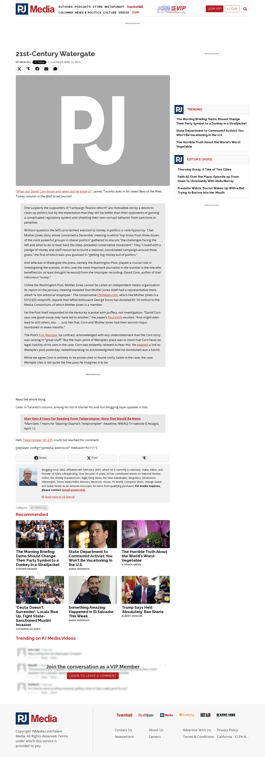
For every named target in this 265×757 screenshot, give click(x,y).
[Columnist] (29, 476)
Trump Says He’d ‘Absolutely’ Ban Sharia (143, 609)
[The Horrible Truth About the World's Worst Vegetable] (146, 533)
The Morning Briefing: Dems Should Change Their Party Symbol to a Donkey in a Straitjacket (38, 558)
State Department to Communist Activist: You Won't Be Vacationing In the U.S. (90, 558)
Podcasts (83, 6)
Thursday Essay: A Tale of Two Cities (204, 169)
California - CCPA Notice (233, 736)
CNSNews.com (107, 295)
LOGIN (232, 8)
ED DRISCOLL (39, 507)
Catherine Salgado (28, 629)
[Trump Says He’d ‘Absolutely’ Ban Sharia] (146, 589)
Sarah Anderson (79, 569)
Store (98, 6)
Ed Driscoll (23, 62)
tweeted (142, 345)
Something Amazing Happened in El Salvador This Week (91, 611)
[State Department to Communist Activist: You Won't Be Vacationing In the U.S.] (93, 533)
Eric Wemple (48, 335)
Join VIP (214, 8)
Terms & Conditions (198, 736)
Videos (123, 12)
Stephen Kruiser (26, 569)
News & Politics (88, 12)
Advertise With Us (197, 730)
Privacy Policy (227, 730)
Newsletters (124, 736)
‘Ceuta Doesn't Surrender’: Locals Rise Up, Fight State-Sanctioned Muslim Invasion (37, 616)
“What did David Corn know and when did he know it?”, (54, 191)
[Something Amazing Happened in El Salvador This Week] (93, 589)
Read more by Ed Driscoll (59, 496)
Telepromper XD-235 (38, 440)
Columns (65, 12)
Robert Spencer (132, 616)
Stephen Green (131, 564)
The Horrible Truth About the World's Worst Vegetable (144, 556)
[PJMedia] (35, 8)
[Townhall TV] (136, 6)
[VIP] (135, 12)
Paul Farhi (115, 317)
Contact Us (123, 730)
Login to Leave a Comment (92, 675)
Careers (155, 736)
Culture (110, 12)
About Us (156, 730)
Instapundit (115, 6)
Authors (65, 6)
